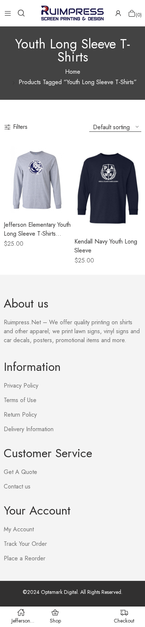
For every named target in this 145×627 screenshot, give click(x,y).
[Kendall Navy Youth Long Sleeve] (107, 188)
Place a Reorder (24, 558)
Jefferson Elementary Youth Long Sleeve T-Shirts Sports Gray (37, 233)
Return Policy (20, 414)
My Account (19, 529)
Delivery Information (29, 429)
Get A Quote (20, 472)
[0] (132, 13)
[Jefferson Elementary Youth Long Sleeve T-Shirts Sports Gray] (37, 179)
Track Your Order (25, 544)
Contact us (17, 486)
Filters (20, 126)
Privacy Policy (21, 385)
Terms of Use (20, 400)
